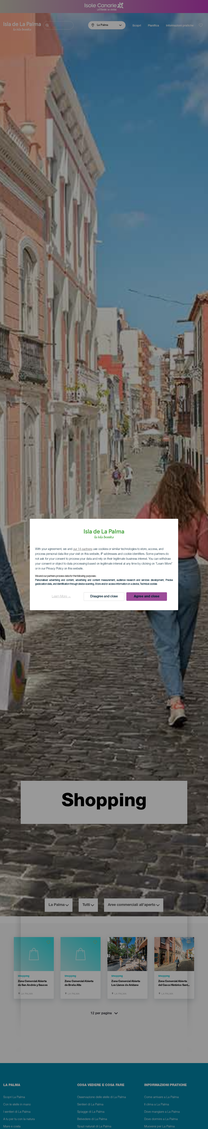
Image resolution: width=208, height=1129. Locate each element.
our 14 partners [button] (82, 549)
